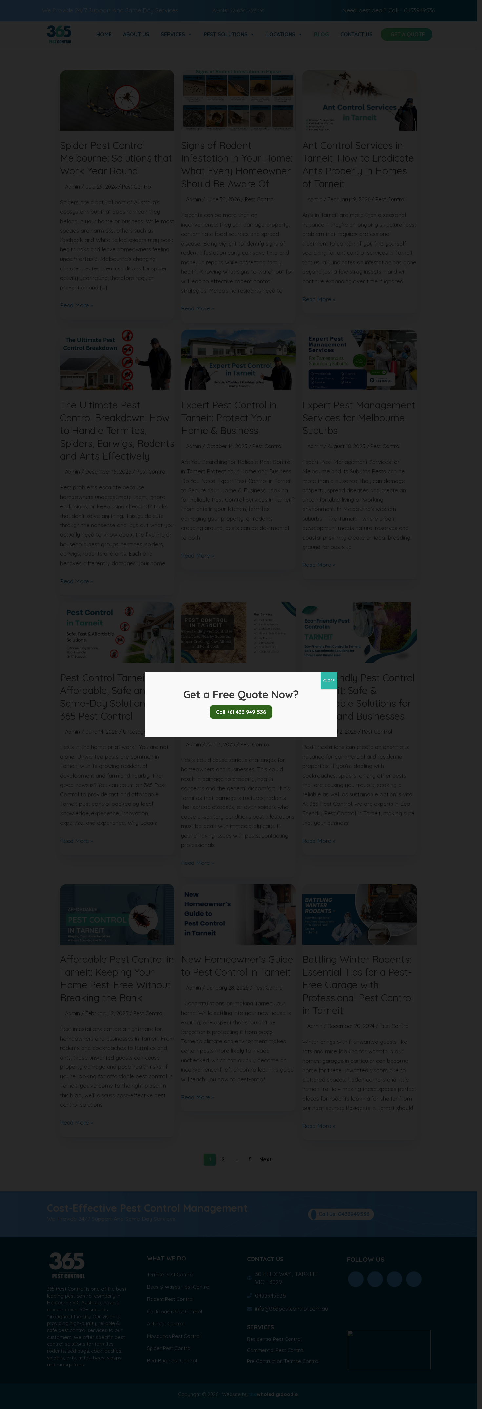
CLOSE (329, 680)
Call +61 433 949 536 (241, 712)
